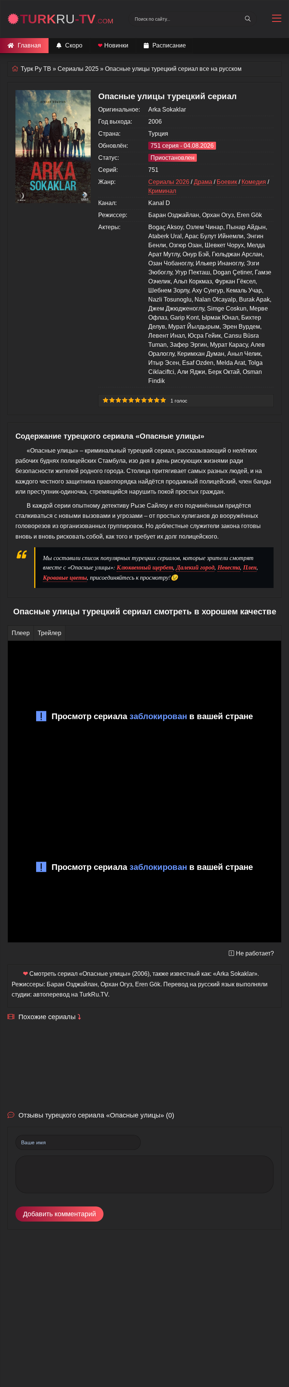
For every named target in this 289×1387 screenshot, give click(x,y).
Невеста (229, 567)
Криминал (162, 191)
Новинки (113, 45)
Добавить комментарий (59, 1214)
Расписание (169, 45)
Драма (203, 182)
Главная (29, 45)
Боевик (227, 182)
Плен (250, 567)
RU (66, 19)
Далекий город (195, 567)
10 (163, 400)
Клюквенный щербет (145, 567)
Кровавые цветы (65, 577)
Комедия (254, 182)
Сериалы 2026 (168, 182)
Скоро (73, 45)
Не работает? (255, 953)
